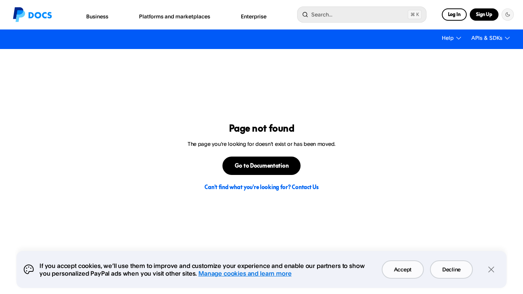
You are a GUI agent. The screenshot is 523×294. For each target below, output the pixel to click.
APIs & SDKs (486, 37)
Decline (451, 269)
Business (97, 16)
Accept (403, 269)
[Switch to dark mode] (508, 14)
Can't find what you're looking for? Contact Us (261, 187)
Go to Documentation (262, 165)
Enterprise (253, 16)
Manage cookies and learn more (244, 273)
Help (448, 37)
